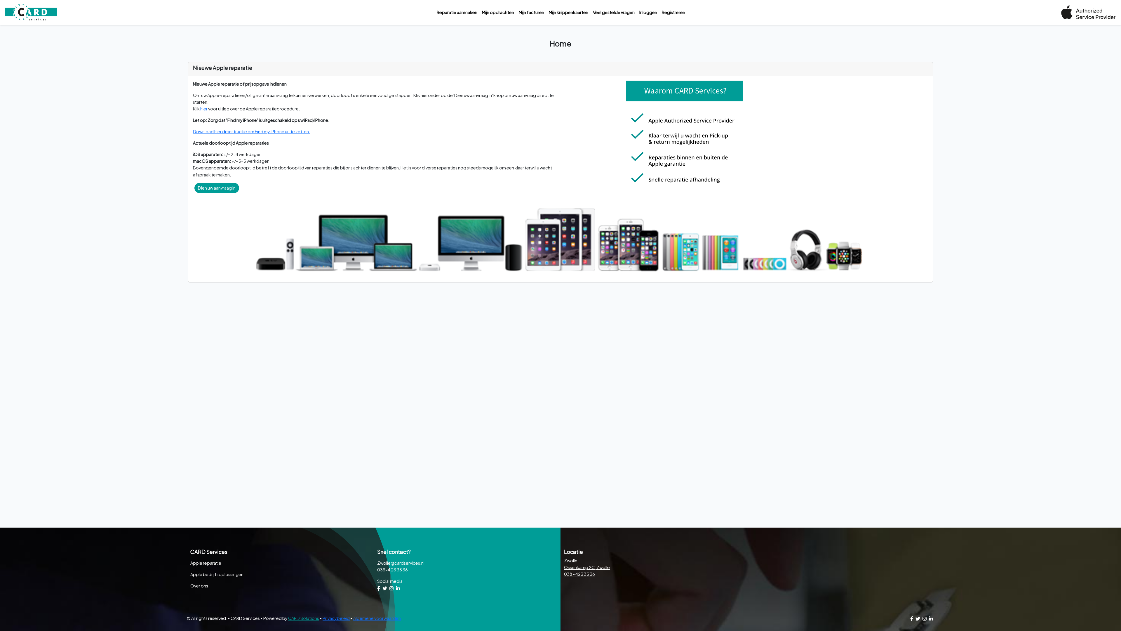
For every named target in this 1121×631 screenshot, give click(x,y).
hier (204, 108)
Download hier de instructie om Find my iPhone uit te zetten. (251, 131)
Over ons (199, 585)
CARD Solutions (303, 618)
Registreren (673, 12)
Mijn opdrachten (498, 12)
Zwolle (570, 560)
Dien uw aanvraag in (217, 187)
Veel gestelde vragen (614, 12)
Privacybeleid (336, 618)
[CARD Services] (31, 12)
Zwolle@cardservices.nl (400, 563)
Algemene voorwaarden (377, 618)
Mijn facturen (531, 12)
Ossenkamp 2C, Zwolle (587, 567)
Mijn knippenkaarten (568, 12)
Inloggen (648, 12)
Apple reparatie (205, 563)
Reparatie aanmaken (457, 12)
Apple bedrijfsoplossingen (216, 574)
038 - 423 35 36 (579, 574)
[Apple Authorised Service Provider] (1088, 11)
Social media (390, 581)
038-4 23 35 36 (392, 569)
